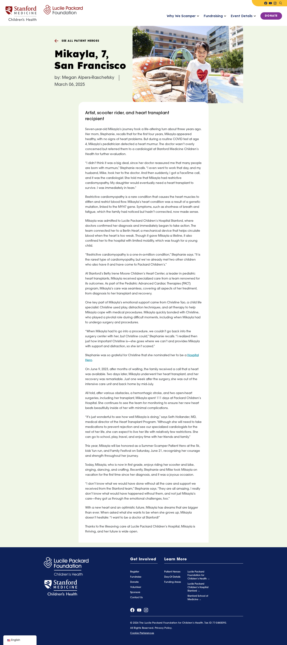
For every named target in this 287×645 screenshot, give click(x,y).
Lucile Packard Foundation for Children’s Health (197, 575)
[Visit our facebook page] (265, 3)
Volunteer (135, 587)
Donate (271, 16)
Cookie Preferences (142, 633)
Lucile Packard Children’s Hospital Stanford (198, 587)
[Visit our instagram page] (275, 3)
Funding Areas (172, 582)
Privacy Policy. (163, 628)
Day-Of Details (172, 577)
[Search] (280, 3)
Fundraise (135, 577)
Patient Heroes (172, 572)
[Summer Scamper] (44, 13)
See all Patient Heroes (80, 41)
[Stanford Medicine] (60, 587)
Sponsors (135, 592)
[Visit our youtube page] (270, 3)
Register (134, 572)
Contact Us (136, 597)
